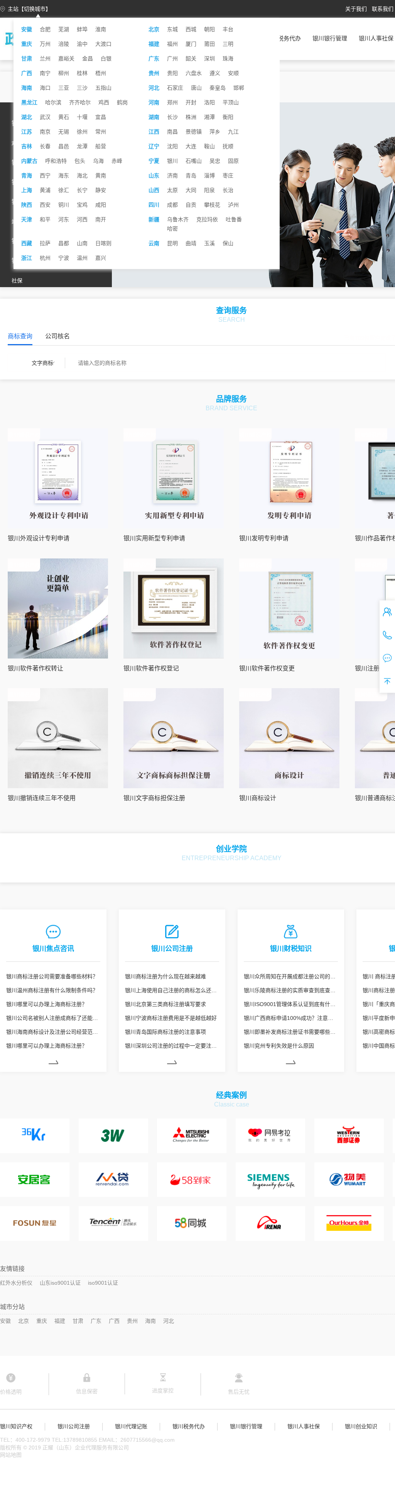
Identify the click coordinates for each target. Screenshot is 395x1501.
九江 (233, 132)
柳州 (63, 73)
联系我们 (382, 9)
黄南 (100, 175)
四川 (154, 205)
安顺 (233, 73)
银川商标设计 (257, 798)
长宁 (82, 190)
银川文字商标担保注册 (154, 798)
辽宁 (154, 146)
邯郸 (238, 88)
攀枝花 (212, 205)
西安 (45, 205)
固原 (233, 161)
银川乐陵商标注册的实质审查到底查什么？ (291, 990)
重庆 (26, 44)
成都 (172, 205)
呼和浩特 (56, 161)
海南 (26, 88)
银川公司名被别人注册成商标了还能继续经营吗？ (53, 1018)
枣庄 (228, 175)
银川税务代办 (283, 38)
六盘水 (194, 73)
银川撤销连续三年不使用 (42, 798)
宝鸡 (82, 205)
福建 (154, 44)
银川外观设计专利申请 (38, 538)
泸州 (233, 205)
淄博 (209, 175)
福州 (172, 44)
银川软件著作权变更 (267, 668)
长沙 (172, 117)
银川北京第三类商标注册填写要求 (165, 1004)
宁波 (63, 258)
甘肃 (26, 58)
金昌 (87, 58)
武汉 (45, 117)
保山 (228, 243)
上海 (26, 190)
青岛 (191, 175)
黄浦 (45, 190)
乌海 (98, 161)
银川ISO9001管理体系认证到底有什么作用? (291, 1004)
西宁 (45, 175)
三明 (228, 44)
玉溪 (209, 243)
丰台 (228, 29)
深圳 (209, 58)
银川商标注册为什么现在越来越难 (165, 976)
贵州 (154, 73)
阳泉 (209, 190)
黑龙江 (29, 102)
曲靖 (191, 243)
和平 (45, 219)
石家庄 (175, 88)
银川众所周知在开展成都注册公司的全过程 (291, 976)
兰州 (45, 58)
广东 (154, 58)
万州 (45, 44)
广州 (172, 58)
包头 (79, 161)
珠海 (228, 58)
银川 (172, 161)
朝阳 (209, 29)
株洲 (191, 117)
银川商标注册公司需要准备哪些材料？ (52, 976)
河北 (154, 88)
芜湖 (63, 29)
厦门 (191, 44)
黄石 (63, 117)
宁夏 (154, 161)
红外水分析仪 (16, 1283)
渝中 (82, 44)
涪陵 (63, 44)
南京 (45, 132)
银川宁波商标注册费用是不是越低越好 (171, 1018)
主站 (29, 9)
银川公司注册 (73, 1426)
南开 (100, 219)
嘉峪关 (66, 58)
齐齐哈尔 (80, 102)
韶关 (191, 58)
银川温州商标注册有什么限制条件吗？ (52, 990)
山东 (154, 175)
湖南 (154, 117)
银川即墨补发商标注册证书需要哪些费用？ (291, 1032)
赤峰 (116, 161)
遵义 (214, 73)
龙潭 (82, 146)
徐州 (82, 132)
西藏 (26, 243)
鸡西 (103, 102)
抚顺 (228, 146)
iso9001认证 (103, 1283)
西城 (191, 29)
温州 (82, 258)
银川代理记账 (131, 1426)
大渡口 (103, 44)
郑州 (172, 102)
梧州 (100, 73)
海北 (82, 175)
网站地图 (11, 1455)
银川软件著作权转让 (35, 668)
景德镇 (194, 132)
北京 (154, 29)
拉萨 (45, 243)
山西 (154, 190)
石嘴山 (194, 161)
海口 (45, 88)
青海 (26, 175)
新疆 (154, 219)
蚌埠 (82, 29)
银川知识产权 (16, 1426)
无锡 (63, 132)
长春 (45, 146)
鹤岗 (122, 102)
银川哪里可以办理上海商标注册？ (46, 1004)
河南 (154, 102)
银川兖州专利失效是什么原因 (279, 1046)
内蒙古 (29, 161)
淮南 (100, 29)
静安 (100, 190)
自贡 (191, 205)
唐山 (196, 88)
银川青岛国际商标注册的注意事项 (165, 1032)
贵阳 (172, 73)
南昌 (172, 132)
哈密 (172, 229)
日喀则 (103, 243)
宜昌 (100, 117)
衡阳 (228, 117)
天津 (26, 219)
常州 (100, 132)
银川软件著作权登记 (151, 668)
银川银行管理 (329, 38)
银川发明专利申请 (264, 538)
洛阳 (209, 102)
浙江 (26, 258)
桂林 (82, 73)
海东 (63, 175)
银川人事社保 (376, 38)
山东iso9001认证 (60, 1283)
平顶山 (231, 102)
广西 (26, 73)
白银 (106, 58)
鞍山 (209, 146)
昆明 (172, 243)
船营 (100, 146)
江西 (154, 132)
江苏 (26, 132)
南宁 (45, 73)
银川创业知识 (361, 1426)
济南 (172, 175)
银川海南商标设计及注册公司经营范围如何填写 (53, 1032)
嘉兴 (100, 258)
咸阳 (100, 205)
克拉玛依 (207, 219)
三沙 (82, 88)
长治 (228, 190)
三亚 (63, 88)
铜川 (63, 205)
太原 (172, 190)
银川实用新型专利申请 (154, 538)
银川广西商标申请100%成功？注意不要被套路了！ (291, 1018)
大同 (191, 190)
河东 (63, 219)
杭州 (45, 258)
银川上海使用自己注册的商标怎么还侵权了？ (172, 990)
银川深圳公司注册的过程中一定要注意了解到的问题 (172, 1046)
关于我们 (356, 9)
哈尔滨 (53, 102)
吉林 (26, 146)
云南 (154, 243)
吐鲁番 (234, 219)
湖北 (26, 117)
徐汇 (63, 190)
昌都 (63, 243)
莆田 (209, 44)
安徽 (26, 29)
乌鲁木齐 (178, 219)
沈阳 (172, 146)
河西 (82, 219)
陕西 (26, 205)
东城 (172, 29)
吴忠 (214, 161)
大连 (191, 146)
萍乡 (214, 132)
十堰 (82, 117)
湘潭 (209, 117)
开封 (191, 102)
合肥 (45, 29)
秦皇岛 (217, 88)
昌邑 (63, 146)
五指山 (103, 88)
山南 (82, 243)
